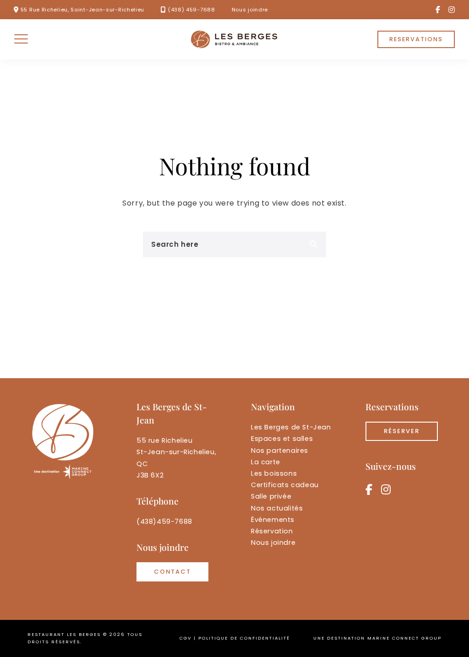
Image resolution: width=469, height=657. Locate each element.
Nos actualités (277, 508)
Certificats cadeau (285, 484)
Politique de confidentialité (244, 638)
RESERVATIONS (416, 39)
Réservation (272, 531)
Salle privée (271, 496)
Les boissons (274, 473)
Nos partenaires (279, 450)
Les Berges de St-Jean (291, 427)
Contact (172, 571)
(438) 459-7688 (191, 9)
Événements (272, 519)
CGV (185, 638)
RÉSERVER (402, 431)
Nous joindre (250, 9)
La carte (265, 462)
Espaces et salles (282, 438)
